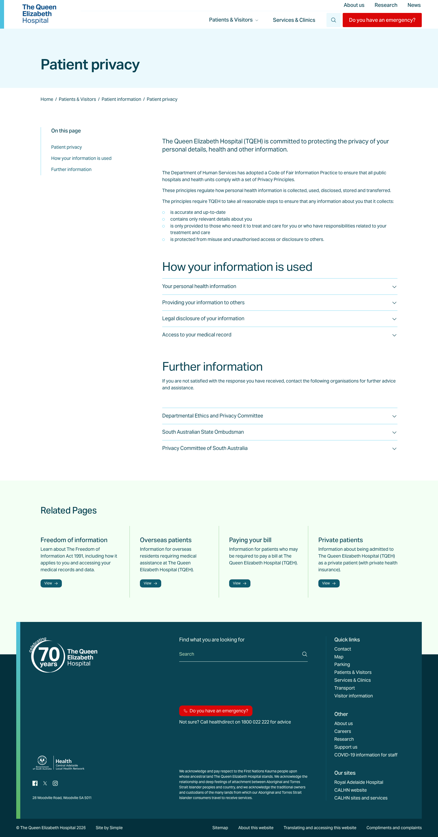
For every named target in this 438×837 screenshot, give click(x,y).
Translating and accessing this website (320, 827)
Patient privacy (66, 147)
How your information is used (81, 158)
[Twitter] (45, 783)
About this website (255, 827)
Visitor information (353, 696)
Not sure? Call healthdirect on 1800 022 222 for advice (235, 722)
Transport (344, 688)
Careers (342, 731)
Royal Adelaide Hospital (358, 782)
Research (386, 5)
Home (47, 99)
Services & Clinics (294, 20)
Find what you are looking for (212, 639)
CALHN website (350, 790)
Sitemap (220, 827)
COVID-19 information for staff (365, 755)
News (414, 5)
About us (354, 5)
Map (338, 657)
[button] (382, 20)
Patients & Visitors (77, 99)
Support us (345, 747)
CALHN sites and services (361, 798)
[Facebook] (35, 783)
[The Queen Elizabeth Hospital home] (39, 14)
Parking (342, 664)
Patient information (121, 99)
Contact (342, 649)
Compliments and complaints (394, 827)
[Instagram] (55, 783)
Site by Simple (109, 827)
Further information (71, 169)
